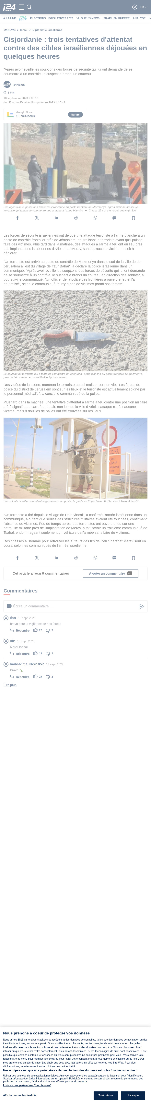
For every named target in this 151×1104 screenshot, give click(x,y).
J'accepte (133, 1095)
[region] (75, 1065)
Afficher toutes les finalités (19, 1095)
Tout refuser (106, 1095)
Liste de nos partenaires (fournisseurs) (27, 1085)
